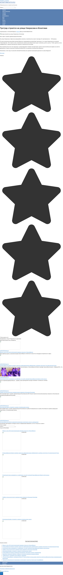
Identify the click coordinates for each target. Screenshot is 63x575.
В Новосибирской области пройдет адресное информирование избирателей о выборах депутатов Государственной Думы (28, 365)
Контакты (4, 563)
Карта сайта (4, 562)
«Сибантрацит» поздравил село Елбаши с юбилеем (14, 555)
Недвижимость (5, 15)
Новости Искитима (6, 11)
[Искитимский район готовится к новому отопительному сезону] (11, 529)
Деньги (4, 21)
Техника (4, 12)
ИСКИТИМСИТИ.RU (7, 2)
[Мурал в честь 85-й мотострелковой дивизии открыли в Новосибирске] (11, 441)
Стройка (4, 14)
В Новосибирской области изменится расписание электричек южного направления (19, 422)
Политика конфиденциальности (7, 568)
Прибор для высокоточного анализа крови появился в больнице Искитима (17, 392)
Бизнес (3, 20)
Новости (18, 31)
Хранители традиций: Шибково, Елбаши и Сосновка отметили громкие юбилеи (20, 554)
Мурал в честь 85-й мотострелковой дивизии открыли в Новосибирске (16, 352)
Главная (4, 9)
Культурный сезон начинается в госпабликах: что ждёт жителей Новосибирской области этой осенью (23, 379)
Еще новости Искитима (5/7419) (31, 541)
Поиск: (1, 7)
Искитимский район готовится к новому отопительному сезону (14, 407)
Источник (2, 53)
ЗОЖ (3, 18)
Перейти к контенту (4, 0)
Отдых (3, 24)
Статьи (3, 23)
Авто (3, 17)
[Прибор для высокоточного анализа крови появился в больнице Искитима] (11, 507)
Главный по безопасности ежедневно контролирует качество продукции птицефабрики (22, 560)
